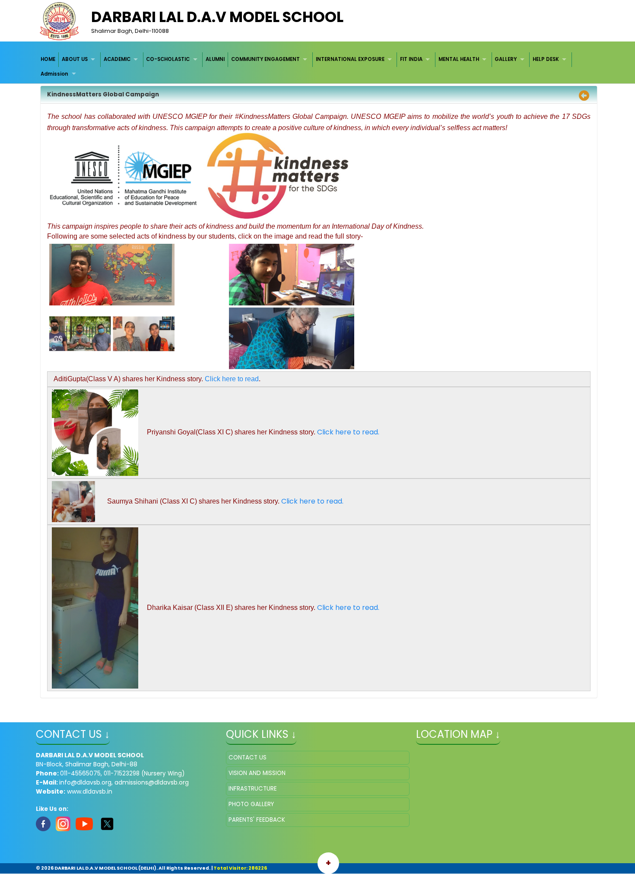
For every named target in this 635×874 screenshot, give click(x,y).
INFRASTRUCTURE (253, 789)
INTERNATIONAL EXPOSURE (350, 59)
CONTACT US (248, 757)
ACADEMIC (117, 59)
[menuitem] (48, 59)
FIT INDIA (411, 59)
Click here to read (232, 379)
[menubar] (317, 66)
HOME (48, 59)
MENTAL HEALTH (458, 59)
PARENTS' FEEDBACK (257, 820)
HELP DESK (546, 59)
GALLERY (506, 59)
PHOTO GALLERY (251, 804)
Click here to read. (348, 432)
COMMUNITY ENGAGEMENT (265, 59)
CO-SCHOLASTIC (168, 59)
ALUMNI (215, 59)
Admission (54, 73)
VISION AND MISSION (257, 773)
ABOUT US (75, 59)
